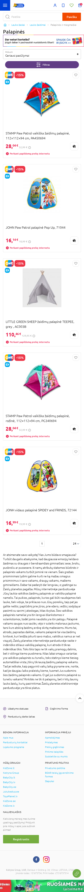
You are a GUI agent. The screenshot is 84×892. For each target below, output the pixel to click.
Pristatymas (51, 742)
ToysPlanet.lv (10, 796)
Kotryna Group (11, 772)
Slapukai (49, 781)
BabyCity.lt (9, 777)
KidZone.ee (9, 801)
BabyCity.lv (9, 782)
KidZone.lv (9, 805)
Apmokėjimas (52, 737)
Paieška (72, 17)
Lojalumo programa (13, 747)
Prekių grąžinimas (54, 747)
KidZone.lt (8, 768)
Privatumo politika (55, 768)
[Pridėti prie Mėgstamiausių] (76, 75)
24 (74, 543)
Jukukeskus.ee (11, 791)
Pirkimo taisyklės (54, 751)
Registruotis (21, 839)
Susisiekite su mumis (56, 756)
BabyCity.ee (9, 787)
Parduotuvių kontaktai (15, 742)
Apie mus (8, 737)
